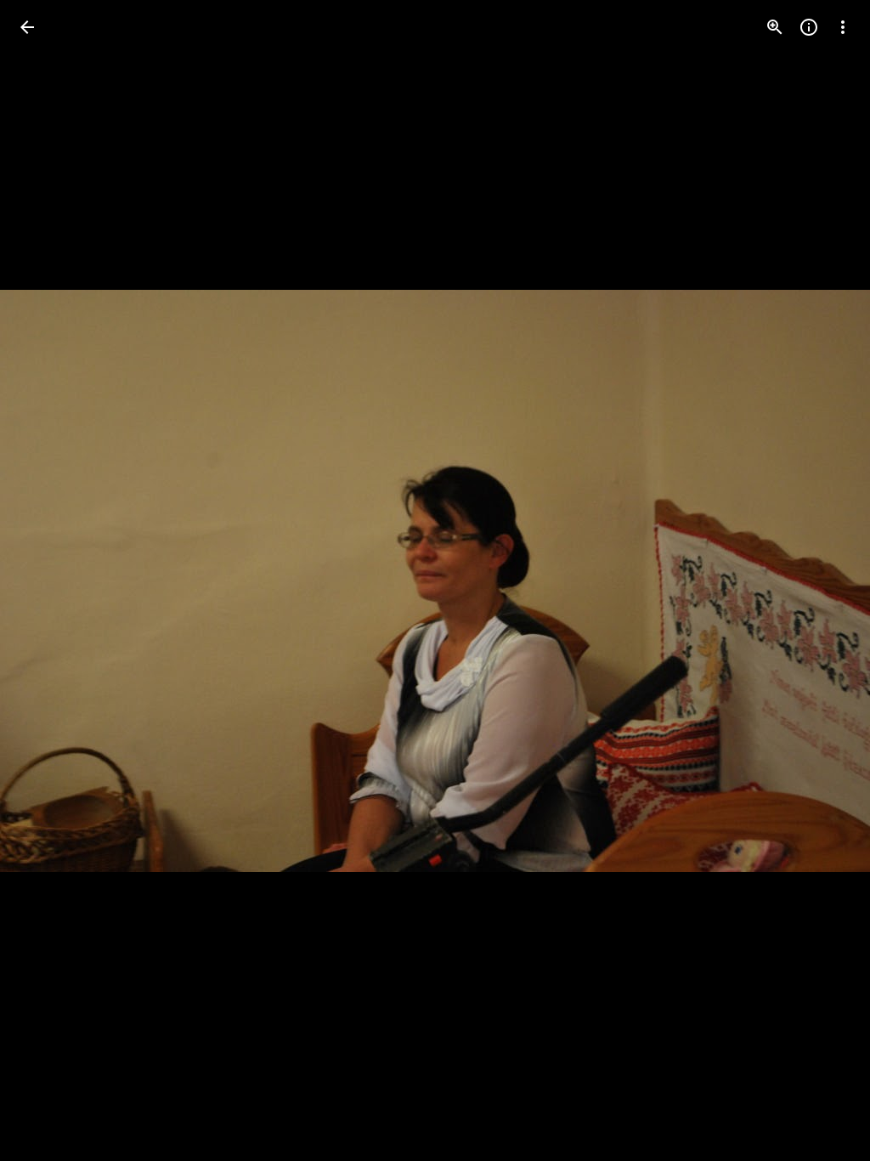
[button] (47, 580)
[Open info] (809, 27)
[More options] (843, 27)
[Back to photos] (27, 27)
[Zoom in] (775, 27)
